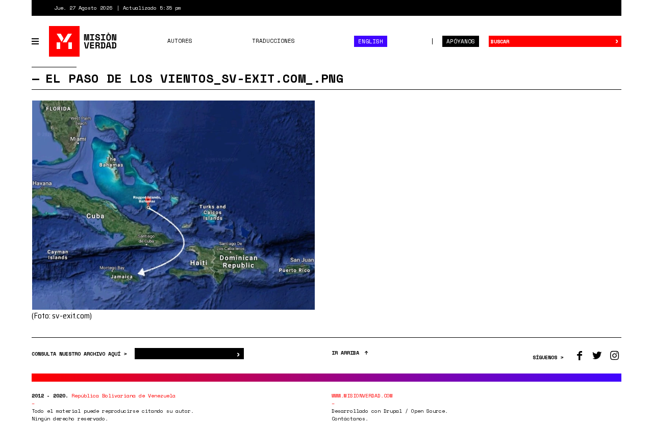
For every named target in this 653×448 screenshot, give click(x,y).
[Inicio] (83, 41)
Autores (179, 41)
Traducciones (273, 41)
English (370, 41)
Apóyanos (460, 41)
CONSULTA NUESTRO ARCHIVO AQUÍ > (81, 354)
